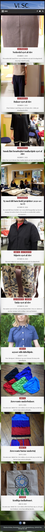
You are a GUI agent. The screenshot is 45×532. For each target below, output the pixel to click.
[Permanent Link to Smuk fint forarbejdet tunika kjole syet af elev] (22, 130)
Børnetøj (23, 447)
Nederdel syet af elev (22, 52)
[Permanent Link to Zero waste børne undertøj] (22, 430)
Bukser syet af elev (22, 101)
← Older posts (5, 514)
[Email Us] (40, 11)
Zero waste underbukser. (22, 401)
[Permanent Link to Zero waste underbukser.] (22, 381)
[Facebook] (37, 11)
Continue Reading (23, 44)
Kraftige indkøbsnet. (22, 500)
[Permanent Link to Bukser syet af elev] (22, 81)
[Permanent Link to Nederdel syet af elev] (22, 31)
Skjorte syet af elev (22, 255)
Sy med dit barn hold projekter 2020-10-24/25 (22, 202)
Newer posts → (39, 514)
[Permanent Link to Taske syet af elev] (22, 282)
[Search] (42, 11)
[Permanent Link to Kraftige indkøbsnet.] (22, 480)
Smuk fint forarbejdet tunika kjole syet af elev (22, 152)
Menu (6, 11)
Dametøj (16, 252)
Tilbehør (28, 299)
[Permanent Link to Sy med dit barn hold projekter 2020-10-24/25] (22, 180)
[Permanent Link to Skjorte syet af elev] (22, 234)
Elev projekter (22, 49)
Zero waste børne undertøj (22, 450)
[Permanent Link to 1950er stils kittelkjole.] (22, 331)
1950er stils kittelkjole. (22, 351)
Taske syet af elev (22, 302)
